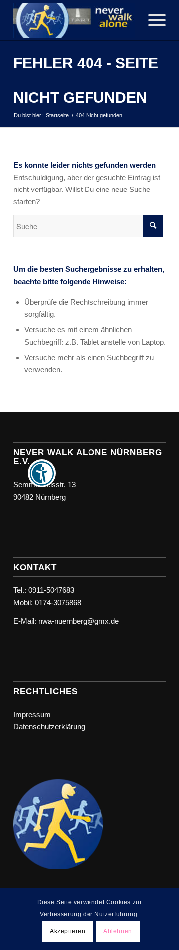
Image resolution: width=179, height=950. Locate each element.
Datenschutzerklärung (49, 726)
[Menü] (152, 20)
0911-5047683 (51, 590)
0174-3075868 (58, 602)
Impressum (32, 714)
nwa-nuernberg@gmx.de (78, 621)
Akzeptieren (68, 931)
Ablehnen (117, 931)
